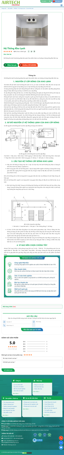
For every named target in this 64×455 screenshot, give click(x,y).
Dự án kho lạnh (29, 8)
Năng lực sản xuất (38, 384)
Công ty (18, 381)
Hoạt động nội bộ (49, 406)
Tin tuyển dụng (48, 410)
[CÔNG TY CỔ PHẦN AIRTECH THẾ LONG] (11, 5)
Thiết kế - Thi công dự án (19, 8)
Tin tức (48, 398)
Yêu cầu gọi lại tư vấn (32, 329)
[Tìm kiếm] (50, 1)
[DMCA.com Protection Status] (27, 453)
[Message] (61, 447)
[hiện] (14, 306)
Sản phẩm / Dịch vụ (11, 398)
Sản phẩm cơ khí (7, 412)
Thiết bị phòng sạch (8, 404)
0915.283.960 (11, 436)
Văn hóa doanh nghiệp (19, 388)
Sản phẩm (10, 8)
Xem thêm (15, 393)
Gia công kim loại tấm (9, 410)
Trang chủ (4, 8)
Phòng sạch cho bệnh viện (30, 402)
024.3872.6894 (19, 438)
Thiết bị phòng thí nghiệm (10, 406)
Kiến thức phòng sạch (50, 412)
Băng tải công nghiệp (9, 408)
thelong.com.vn (12, 445)
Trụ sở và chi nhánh (18, 386)
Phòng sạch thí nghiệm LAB (31, 404)
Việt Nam (57, 1)
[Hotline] (61, 438)
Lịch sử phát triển (18, 384)
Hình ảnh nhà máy (39, 387)
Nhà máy (39, 381)
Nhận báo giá (11, 65)
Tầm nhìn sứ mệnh (18, 390)
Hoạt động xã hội (49, 404)
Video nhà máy (38, 389)
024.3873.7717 (9, 438)
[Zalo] (61, 443)
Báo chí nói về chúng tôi (51, 408)
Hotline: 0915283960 (29, 65)
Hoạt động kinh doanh (50, 402)
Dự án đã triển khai (31, 398)
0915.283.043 (18, 436)
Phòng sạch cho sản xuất (30, 406)
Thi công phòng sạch (8, 402)
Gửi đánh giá (8, 370)
